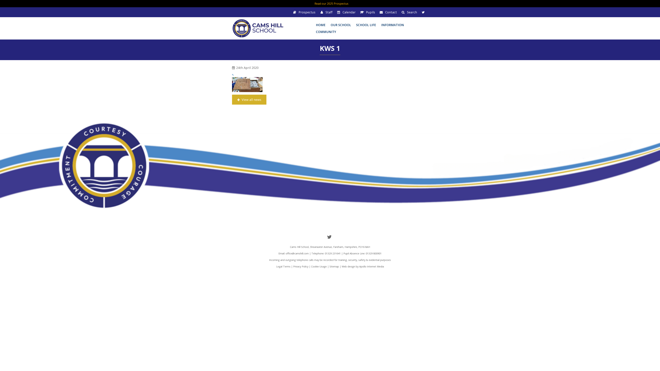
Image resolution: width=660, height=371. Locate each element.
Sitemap (334, 266)
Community (326, 32)
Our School (341, 25)
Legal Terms (283, 266)
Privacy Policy (300, 266)
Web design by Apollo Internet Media (363, 266)
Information (392, 25)
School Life (366, 25)
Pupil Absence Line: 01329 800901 (362, 253)
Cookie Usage (319, 266)
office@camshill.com (297, 253)
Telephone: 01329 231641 (326, 253)
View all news (251, 100)
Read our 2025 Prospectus (331, 3)
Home (321, 25)
